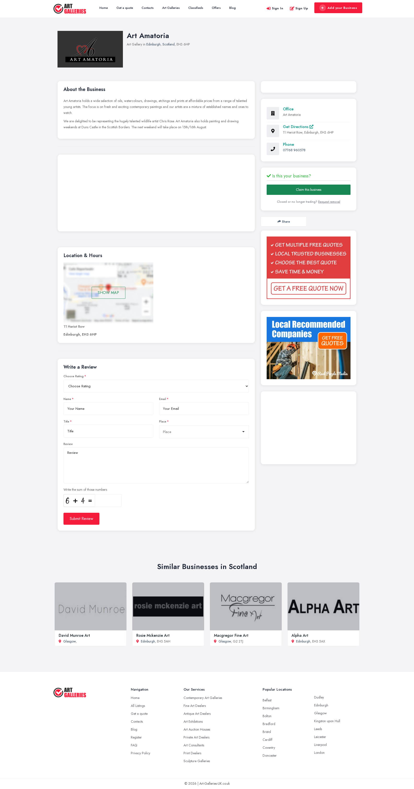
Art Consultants (194, 745)
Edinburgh (153, 44)
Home (103, 8)
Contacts (148, 8)
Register (136, 737)
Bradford (269, 723)
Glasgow (69, 641)
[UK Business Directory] (309, 348)
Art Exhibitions (193, 721)
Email (162, 399)
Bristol (267, 731)
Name (67, 399)
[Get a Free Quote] (309, 268)
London (319, 752)
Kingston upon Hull (327, 721)
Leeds (318, 729)
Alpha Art (300, 635)
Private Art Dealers (196, 737)
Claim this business (308, 189)
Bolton (267, 716)
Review (68, 444)
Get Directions (296, 127)
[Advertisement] (156, 194)
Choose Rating (73, 376)
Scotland (168, 44)
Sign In (277, 8)
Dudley (319, 697)
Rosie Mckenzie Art (153, 635)
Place (162, 421)
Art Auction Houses (197, 729)
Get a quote (124, 8)
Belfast (267, 700)
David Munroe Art (74, 635)
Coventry (269, 747)
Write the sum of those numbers (85, 489)
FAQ (134, 745)
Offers (216, 8)
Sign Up (301, 8)
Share (286, 221)
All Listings (138, 705)
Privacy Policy (140, 753)
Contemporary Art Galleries (203, 697)
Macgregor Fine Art (231, 635)
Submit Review (81, 518)
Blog (232, 8)
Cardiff (267, 739)
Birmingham (271, 708)
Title (66, 421)
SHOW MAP (108, 292)
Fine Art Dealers (195, 705)
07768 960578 (294, 150)
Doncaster (270, 755)
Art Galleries (171, 8)
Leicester (320, 736)
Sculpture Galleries (197, 761)
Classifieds (195, 8)
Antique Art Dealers (197, 713)
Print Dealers (192, 753)
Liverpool (320, 744)
